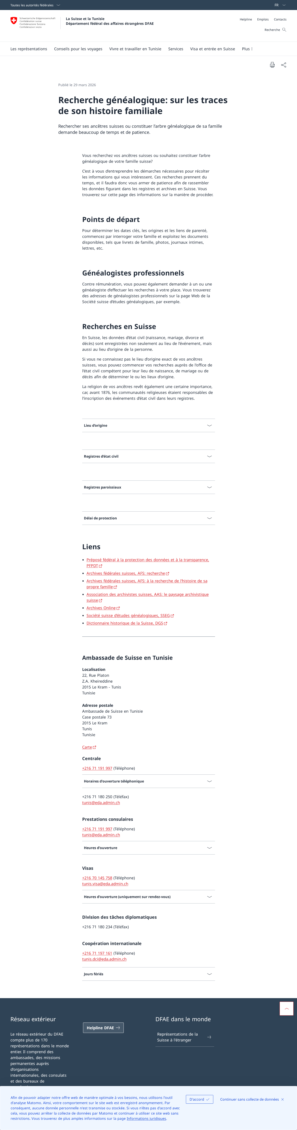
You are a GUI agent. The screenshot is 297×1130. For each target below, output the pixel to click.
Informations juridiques (146, 1118)
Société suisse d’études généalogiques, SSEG (128, 615)
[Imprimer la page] (272, 64)
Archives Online (101, 607)
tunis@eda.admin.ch (101, 802)
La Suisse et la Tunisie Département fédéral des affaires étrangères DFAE (110, 21)
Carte (87, 747)
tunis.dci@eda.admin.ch (104, 959)
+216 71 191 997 (97, 768)
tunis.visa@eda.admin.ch (105, 883)
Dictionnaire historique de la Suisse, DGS (125, 623)
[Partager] (283, 64)
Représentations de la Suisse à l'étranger (177, 1037)
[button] (29, 49)
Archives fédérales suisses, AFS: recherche (126, 573)
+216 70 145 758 (97, 877)
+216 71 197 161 (97, 953)
